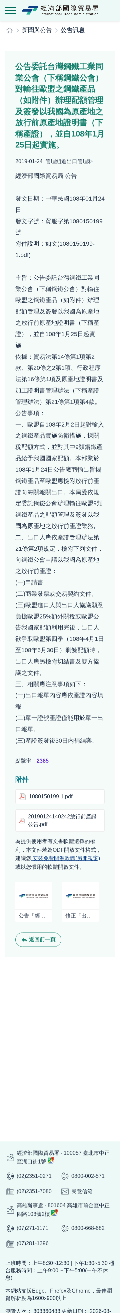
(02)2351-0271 (34, 1176)
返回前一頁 (42, 939)
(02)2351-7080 (34, 1191)
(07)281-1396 (33, 1243)
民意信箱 (82, 1191)
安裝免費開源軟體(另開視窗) (65, 858)
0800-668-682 (88, 1228)
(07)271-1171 (32, 1228)
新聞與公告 (37, 30)
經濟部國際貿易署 (60, 10)
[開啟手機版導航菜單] (10, 10)
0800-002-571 (88, 1176)
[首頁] (9, 30)
